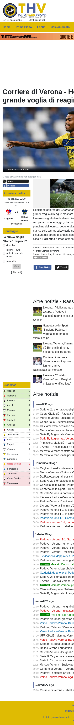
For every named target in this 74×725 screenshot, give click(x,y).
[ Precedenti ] (16, 223)
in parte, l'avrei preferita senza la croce (14, 253)
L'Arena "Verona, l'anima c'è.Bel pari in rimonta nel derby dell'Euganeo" (58, 347)
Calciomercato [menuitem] (60, 27)
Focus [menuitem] (41, 27)
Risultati (17, 272)
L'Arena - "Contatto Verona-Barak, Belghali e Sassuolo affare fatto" (57, 379)
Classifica (10, 384)
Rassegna (47, 247)
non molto (11, 261)
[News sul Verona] (25, 10)
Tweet (63, 267)
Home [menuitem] (6, 27)
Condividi (44, 267)
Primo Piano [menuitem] (24, 27)
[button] (16, 266)
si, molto (10, 245)
